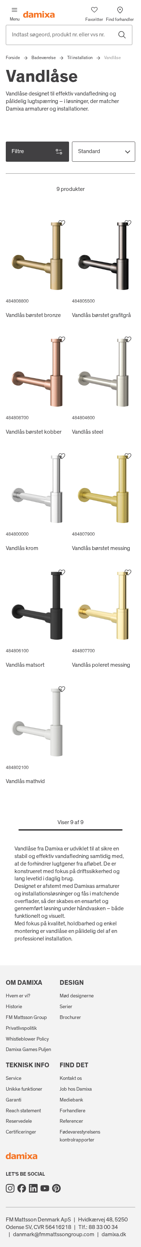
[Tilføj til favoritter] (62, 223)
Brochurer (70, 1017)
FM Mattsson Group (26, 1017)
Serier (66, 1006)
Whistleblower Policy (27, 1039)
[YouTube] (44, 1188)
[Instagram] (10, 1188)
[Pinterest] (56, 1188)
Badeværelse (43, 57)
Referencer (71, 1121)
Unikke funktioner (24, 1089)
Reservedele (19, 1121)
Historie (14, 1006)
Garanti (13, 1100)
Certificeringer (21, 1132)
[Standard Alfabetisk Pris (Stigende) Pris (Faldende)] (103, 152)
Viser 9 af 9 (70, 822)
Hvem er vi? (18, 995)
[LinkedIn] (33, 1188)
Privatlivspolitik (21, 1028)
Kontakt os (71, 1078)
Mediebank (71, 1100)
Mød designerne (77, 995)
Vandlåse (112, 57)
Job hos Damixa (76, 1089)
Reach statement (23, 1110)
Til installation (80, 57)
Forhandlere (72, 1110)
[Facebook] (21, 1188)
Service (13, 1078)
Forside (13, 57)
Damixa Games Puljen (28, 1049)
